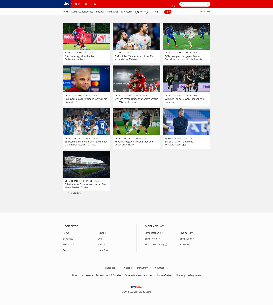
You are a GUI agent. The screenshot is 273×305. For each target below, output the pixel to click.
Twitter (126, 267)
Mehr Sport (104, 250)
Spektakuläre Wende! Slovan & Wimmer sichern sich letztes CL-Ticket (86, 143)
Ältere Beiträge (74, 193)
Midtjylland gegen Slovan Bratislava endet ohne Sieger (134, 143)
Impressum (87, 275)
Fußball (100, 11)
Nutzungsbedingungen (188, 275)
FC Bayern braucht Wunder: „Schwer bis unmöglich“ (86, 100)
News (65, 11)
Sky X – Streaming (154, 244)
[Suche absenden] (207, 4)
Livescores (127, 11)
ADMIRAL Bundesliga (82, 11)
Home (66, 232)
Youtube (159, 267)
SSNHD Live (186, 244)
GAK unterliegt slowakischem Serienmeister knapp (80, 58)
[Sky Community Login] (174, 4)
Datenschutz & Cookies (108, 275)
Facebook (110, 267)
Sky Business (187, 238)
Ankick (143, 11)
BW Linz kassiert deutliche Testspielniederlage (179, 143)
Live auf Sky (186, 232)
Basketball (68, 244)
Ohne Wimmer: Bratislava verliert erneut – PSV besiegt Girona (136, 100)
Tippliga (156, 11)
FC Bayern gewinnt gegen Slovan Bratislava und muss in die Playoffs (183, 58)
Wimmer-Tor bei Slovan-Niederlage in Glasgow (185, 100)
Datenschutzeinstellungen (139, 275)
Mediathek (112, 11)
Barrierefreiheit (164, 275)
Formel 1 (102, 244)
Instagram (142, 267)
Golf (100, 238)
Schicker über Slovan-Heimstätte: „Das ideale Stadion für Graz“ (85, 186)
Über (74, 275)
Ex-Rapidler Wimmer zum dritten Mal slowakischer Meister (134, 58)
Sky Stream (151, 238)
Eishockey (68, 238)
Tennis (66, 250)
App (168, 11)
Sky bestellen (152, 232)
